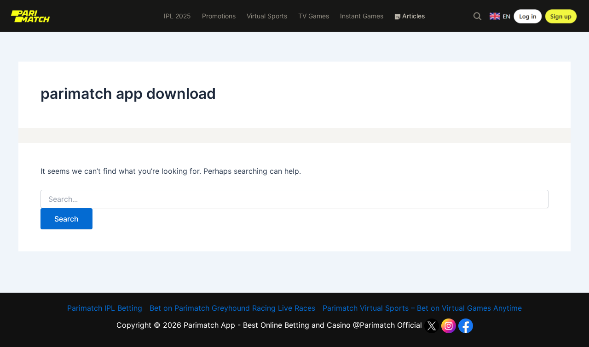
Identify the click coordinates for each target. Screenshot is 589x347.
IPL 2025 (177, 16)
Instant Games (361, 16)
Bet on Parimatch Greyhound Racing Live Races (232, 308)
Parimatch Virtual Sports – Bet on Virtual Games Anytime (422, 308)
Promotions (219, 16)
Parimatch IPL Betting (104, 308)
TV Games (313, 16)
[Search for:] (294, 199)
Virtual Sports (267, 16)
